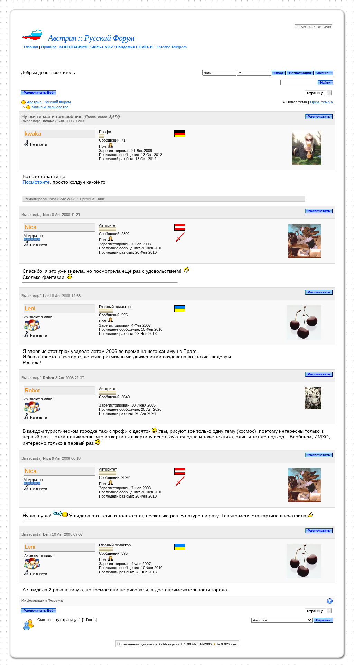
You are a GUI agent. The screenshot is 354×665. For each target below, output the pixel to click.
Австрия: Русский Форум (49, 102)
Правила (48, 47)
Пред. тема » (321, 102)
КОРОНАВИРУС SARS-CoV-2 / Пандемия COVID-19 (106, 47)
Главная (31, 47)
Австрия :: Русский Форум (91, 38)
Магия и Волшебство (50, 107)
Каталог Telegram (172, 47)
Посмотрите (36, 182)
